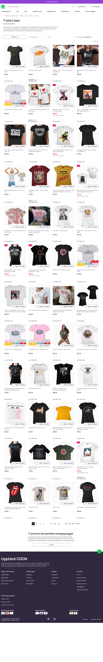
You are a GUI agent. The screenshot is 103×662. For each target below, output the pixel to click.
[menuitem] (6, 11)
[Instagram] (48, 619)
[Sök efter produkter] (72, 6)
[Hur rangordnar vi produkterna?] (76, 37)
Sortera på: (82, 37)
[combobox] (41, 6)
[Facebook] (54, 619)
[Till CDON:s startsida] (3, 6)
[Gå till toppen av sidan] (99, 551)
